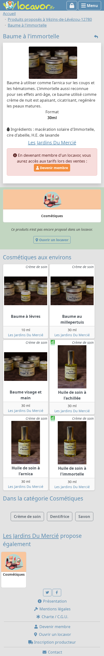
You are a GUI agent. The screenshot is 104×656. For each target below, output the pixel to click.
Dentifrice (59, 516)
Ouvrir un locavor (53, 240)
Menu (92, 5)
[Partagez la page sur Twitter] (47, 592)
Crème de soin (27, 516)
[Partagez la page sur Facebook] (56, 592)
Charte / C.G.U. (54, 616)
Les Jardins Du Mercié (25, 335)
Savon (84, 516)
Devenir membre (53, 167)
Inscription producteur (54, 642)
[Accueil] (29, 5)
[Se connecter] (72, 5)
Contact (54, 652)
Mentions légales (54, 609)
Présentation (54, 601)
